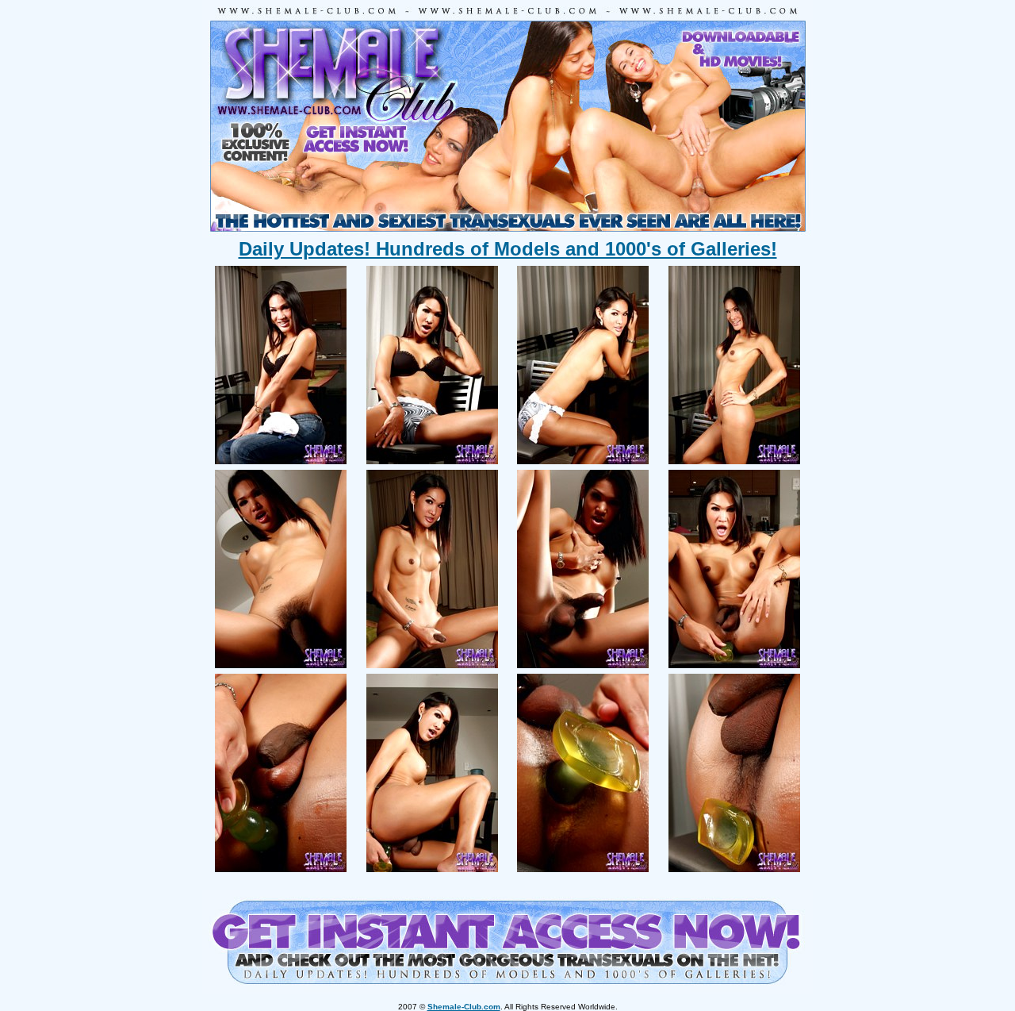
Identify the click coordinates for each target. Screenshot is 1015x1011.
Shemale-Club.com (463, 1006)
